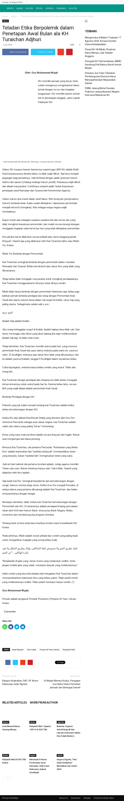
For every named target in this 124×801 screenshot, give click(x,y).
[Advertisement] (18, 96)
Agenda (61, 722)
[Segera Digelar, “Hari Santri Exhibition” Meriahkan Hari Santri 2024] (68, 748)
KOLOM (29, 8)
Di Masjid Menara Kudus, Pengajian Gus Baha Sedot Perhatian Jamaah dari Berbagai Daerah (62, 684)
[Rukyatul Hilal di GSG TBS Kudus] (14, 748)
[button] (118, 8)
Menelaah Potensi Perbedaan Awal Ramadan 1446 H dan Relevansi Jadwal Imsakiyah (39, 766)
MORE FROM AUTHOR (44, 702)
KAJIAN (19, 8)
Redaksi (87, 798)
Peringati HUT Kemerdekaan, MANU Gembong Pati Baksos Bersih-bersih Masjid (103, 64)
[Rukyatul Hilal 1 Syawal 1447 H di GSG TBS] (41, 715)
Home (5, 16)
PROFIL (39, 8)
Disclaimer (76, 798)
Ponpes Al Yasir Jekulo (49, 649)
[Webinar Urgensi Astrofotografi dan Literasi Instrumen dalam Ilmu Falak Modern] (68, 715)
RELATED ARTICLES (14, 702)
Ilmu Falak (31, 649)
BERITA (10, 8)
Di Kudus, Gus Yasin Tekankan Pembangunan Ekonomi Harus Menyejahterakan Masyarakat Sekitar (100, 78)
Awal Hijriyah (18, 649)
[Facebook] (119, 2)
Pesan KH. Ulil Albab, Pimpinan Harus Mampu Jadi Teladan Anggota (100, 52)
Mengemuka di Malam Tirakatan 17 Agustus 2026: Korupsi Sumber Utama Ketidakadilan (103, 41)
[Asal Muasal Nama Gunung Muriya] (14, 715)
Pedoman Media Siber (104, 798)
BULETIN (73, 8)
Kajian (14, 16)
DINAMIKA (61, 8)
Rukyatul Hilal (69, 649)
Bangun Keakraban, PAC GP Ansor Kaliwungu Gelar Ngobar (20, 682)
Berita (32, 722)
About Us (63, 798)
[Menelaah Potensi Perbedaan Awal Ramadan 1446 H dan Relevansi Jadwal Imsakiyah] (41, 748)
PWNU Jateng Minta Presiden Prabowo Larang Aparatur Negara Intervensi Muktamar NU (102, 91)
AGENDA (49, 8)
